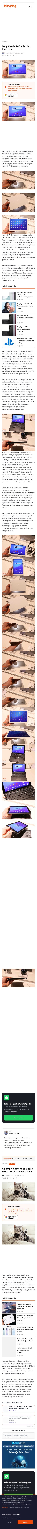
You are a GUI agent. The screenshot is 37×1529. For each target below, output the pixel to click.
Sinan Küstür (8, 1175)
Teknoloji (12, 1163)
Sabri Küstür (8, 53)
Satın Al (11, 1411)
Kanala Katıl (18, 1118)
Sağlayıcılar (5, 1507)
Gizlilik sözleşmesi (15, 1507)
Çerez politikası (25, 1507)
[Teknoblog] (10, 6)
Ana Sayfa (4, 41)
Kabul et (25, 1522)
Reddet (9, 1522)
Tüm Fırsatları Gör (17, 1430)
